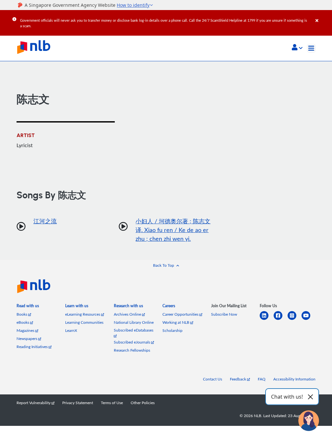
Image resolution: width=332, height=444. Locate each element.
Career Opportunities (180, 314)
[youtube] (308, 319)
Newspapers (27, 338)
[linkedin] (267, 319)
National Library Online (134, 322)
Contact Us (212, 379)
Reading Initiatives (33, 346)
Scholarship (172, 330)
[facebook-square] (281, 319)
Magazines (26, 330)
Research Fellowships (132, 350)
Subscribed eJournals (132, 342)
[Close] (323, 15)
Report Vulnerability (34, 402)
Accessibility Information (294, 379)
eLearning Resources (83, 314)
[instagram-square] (295, 319)
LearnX (71, 330)
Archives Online (128, 314)
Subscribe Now (224, 314)
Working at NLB (176, 322)
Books (22, 314)
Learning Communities (84, 322)
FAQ (262, 379)
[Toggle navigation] (311, 48)
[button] (297, 48)
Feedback (238, 379)
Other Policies (143, 402)
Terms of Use (112, 402)
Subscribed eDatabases (133, 330)
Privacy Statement (77, 402)
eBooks (23, 322)
